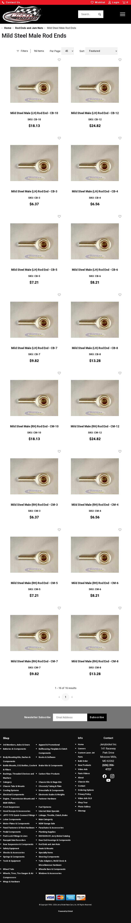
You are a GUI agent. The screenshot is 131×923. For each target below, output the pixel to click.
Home (81, 744)
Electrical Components (13, 794)
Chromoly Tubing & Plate (50, 786)
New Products (84, 765)
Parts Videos (84, 773)
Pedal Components (12, 832)
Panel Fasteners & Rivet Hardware (19, 828)
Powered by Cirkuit (65, 911)
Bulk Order (83, 761)
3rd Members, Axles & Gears (16, 745)
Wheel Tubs (8, 869)
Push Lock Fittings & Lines (15, 836)
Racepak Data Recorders (14, 840)
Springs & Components (14, 857)
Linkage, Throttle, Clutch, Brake (53, 815)
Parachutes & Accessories (51, 828)
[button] (11, 2)
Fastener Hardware (47, 799)
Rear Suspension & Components (18, 844)
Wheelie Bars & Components (52, 869)
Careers (82, 749)
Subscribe (97, 717)
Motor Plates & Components (16, 824)
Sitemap (81, 811)
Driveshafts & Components (51, 790)
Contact (81, 786)
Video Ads (83, 769)
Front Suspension (11, 807)
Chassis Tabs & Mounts (14, 786)
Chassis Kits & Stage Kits (50, 782)
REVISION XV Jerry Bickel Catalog (54, 836)
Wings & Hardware (11, 882)
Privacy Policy (84, 794)
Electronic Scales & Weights (52, 794)
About (81, 778)
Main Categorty (46, 819)
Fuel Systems (45, 807)
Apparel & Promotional (49, 745)
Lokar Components (12, 819)
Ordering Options (86, 790)
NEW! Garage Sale (47, 824)
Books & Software (47, 757)
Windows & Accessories (50, 873)
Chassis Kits (83, 782)
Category (7, 782)
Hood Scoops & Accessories (16, 811)
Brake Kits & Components (51, 765)
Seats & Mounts (46, 848)
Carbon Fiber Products (49, 774)
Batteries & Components (14, 749)
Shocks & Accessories (14, 853)
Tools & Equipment (11, 861)
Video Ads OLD (85, 798)
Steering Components (49, 857)
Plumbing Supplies (47, 832)
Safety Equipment (11, 848)
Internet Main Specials (49, 811)
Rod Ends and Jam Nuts (49, 844)
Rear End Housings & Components (55, 840)
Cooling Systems (11, 790)
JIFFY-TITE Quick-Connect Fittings (19, 815)
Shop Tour (83, 802)
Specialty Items (46, 853)
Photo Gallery (84, 807)
